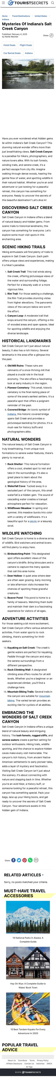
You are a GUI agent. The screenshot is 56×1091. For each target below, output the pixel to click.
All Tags (29, 1067)
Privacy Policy (42, 1060)
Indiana (29, 53)
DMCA (49, 1063)
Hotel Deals (9, 45)
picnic (33, 521)
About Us (12, 1060)
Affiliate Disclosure (14, 1063)
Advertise (40, 1063)
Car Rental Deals (12, 53)
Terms (32, 1060)
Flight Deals (26, 45)
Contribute (22, 1060)
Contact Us (29, 1063)
